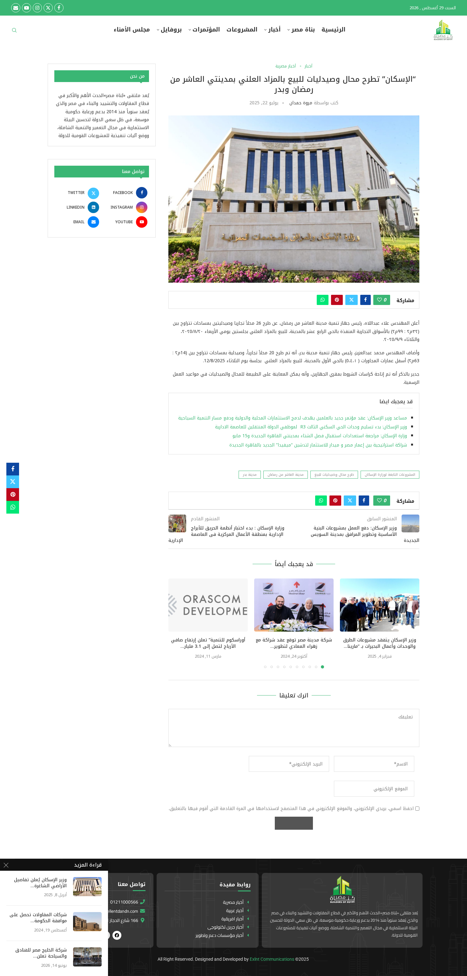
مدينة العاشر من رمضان (285, 474)
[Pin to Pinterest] (337, 300)
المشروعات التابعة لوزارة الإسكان (390, 474)
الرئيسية (333, 30)
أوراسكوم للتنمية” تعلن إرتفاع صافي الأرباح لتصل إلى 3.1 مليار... (208, 643)
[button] (177, 623)
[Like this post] (379, 300)
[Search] (14, 32)
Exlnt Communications (272, 959)
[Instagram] (37, 7)
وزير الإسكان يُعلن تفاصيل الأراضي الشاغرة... (40, 883)
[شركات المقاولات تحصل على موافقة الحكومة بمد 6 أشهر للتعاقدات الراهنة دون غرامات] (87, 921)
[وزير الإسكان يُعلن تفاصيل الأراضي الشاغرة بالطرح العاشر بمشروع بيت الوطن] (87, 886)
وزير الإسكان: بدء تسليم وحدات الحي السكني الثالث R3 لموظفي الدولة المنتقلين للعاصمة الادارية (311, 427)
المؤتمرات (206, 30)
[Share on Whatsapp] (322, 300)
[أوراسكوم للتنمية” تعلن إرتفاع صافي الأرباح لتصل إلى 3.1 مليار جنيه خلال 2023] (208, 605)
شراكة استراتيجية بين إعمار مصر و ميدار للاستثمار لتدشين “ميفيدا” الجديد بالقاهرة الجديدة (318, 445)
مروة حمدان (300, 103)
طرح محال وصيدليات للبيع (334, 474)
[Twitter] (48, 7)
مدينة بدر (250, 474)
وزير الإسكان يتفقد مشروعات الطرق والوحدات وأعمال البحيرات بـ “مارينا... (379, 643)
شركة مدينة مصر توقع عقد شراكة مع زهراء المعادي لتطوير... (294, 643)
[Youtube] (26, 7)
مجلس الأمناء (132, 30)
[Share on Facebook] (365, 300)
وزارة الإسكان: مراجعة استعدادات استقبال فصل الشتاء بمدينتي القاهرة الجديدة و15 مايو (320, 436)
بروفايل (171, 30)
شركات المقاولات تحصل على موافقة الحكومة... (38, 918)
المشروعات (242, 30)
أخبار (274, 30)
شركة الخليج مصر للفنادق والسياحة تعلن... (41, 953)
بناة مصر (303, 30)
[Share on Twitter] (351, 300)
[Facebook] (59, 7)
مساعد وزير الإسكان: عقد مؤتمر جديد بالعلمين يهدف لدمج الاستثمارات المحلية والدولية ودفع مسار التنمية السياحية (292, 418)
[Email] (15, 7)
